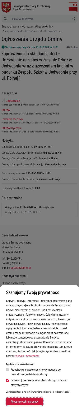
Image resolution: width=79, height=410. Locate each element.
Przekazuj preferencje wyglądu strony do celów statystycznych (39, 382)
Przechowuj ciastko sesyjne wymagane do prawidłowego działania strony (36, 372)
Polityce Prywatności (26, 355)
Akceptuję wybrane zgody (24, 401)
